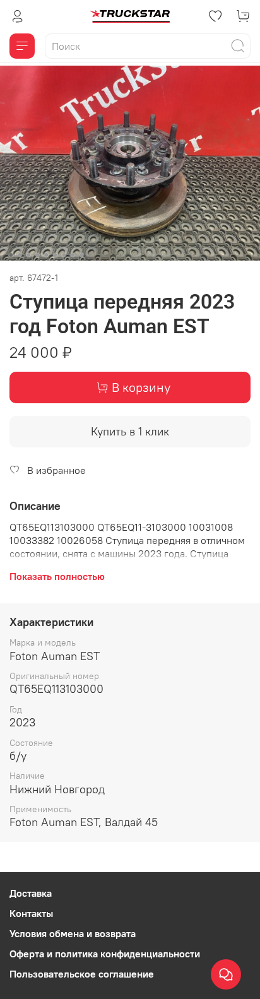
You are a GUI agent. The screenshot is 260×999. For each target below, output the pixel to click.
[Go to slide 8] (72, 255)
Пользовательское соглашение (81, 973)
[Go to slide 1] (11, 255)
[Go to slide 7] (64, 255)
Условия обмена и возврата (72, 933)
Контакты (31, 913)
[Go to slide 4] (37, 255)
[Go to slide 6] (55, 255)
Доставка (30, 893)
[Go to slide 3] (28, 255)
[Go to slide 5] (46, 255)
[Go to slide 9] (81, 255)
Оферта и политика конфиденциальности (104, 953)
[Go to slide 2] (19, 255)
